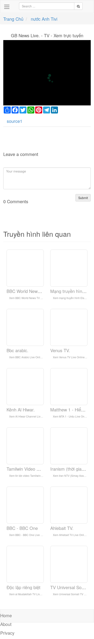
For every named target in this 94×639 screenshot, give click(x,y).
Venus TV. (60, 350)
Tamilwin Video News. (28, 469)
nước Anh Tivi (44, 19)
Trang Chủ (13, 19)
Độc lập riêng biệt (23, 587)
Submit (83, 198)
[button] (6, 7)
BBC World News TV (27, 291)
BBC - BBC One (22, 528)
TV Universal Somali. (70, 587)
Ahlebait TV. (61, 528)
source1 (14, 121)
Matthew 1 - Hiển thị (69, 409)
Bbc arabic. (17, 350)
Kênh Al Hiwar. (21, 409)
